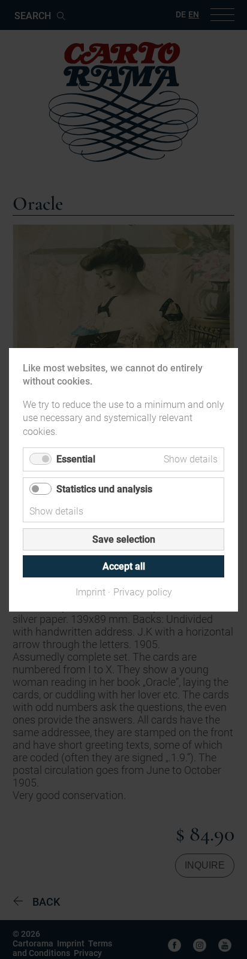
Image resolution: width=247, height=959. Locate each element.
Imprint (91, 591)
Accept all (124, 565)
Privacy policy (142, 591)
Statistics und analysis (104, 488)
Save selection (123, 538)
